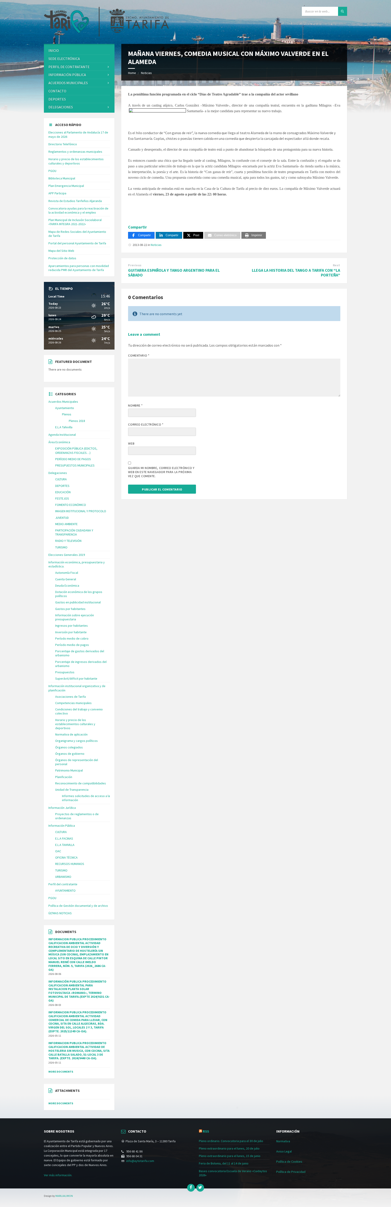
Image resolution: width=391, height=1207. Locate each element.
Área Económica (59, 442)
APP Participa (57, 193)
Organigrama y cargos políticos (76, 741)
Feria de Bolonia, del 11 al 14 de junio (223, 1163)
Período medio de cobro (71, 638)
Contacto (57, 91)
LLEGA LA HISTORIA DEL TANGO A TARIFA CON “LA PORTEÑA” (296, 273)
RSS (206, 1131)
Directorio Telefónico (62, 144)
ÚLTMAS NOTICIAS (60, 913)
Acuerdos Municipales (63, 402)
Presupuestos (64, 672)
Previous (134, 265)
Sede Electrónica (64, 58)
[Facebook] (191, 1188)
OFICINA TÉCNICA (66, 857)
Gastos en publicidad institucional (78, 602)
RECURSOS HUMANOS (69, 864)
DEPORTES (57, 99)
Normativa (283, 1141)
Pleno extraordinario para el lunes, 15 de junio (229, 1156)
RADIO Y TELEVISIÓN (68, 541)
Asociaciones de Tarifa (70, 697)
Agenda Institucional (62, 435)
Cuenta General (65, 579)
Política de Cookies (289, 1161)
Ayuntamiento (64, 408)
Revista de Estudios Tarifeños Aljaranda (75, 201)
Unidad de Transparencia (71, 790)
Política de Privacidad (290, 1172)
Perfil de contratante (69, 66)
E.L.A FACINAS (64, 838)
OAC (58, 851)
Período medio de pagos (72, 645)
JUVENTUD (62, 518)
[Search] (342, 11)
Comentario (138, 355)
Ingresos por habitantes (71, 626)
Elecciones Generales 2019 (66, 555)
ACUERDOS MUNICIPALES (68, 83)
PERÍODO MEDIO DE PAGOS (73, 459)
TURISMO (61, 547)
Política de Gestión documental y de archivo (78, 906)
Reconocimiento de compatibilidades (80, 783)
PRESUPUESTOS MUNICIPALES (75, 465)
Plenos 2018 (77, 421)
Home (132, 73)
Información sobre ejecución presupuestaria (74, 617)
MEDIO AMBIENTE (66, 524)
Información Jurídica (62, 808)
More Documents (60, 1071)
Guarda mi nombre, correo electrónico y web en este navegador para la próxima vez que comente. (161, 472)
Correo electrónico (145, 424)
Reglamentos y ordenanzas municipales (75, 152)
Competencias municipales (73, 703)
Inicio (53, 50)
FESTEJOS (62, 498)
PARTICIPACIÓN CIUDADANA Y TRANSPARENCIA (74, 532)
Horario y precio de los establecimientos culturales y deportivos (76, 161)
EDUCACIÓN (63, 492)
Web (131, 443)
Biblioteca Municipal (61, 178)
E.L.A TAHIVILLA (64, 845)
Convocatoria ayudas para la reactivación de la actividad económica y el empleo (78, 210)
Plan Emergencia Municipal (66, 186)
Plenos (66, 414)
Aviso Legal (284, 1151)
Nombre (135, 405)
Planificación (63, 777)
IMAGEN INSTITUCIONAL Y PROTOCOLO (80, 511)
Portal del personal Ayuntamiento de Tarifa (77, 243)
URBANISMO (63, 877)
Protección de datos (62, 258)
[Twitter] (200, 1188)
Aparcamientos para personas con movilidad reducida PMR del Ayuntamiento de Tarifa (78, 268)
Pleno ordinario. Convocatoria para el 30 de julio (231, 1141)
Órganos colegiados (69, 747)
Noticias (146, 73)
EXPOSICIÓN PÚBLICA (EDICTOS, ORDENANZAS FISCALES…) (76, 450)
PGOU (52, 171)
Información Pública (67, 74)
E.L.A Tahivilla (63, 427)
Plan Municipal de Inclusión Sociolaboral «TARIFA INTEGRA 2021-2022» (75, 222)
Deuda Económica (67, 585)
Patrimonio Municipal (69, 770)
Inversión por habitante (71, 632)
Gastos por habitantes (70, 609)
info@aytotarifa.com (140, 1161)
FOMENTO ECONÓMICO (70, 505)
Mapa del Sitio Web (61, 251)
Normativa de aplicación (71, 734)
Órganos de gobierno (69, 754)
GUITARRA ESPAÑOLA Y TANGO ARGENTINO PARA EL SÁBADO (174, 273)
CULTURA (61, 479)
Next (336, 265)
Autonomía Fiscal (66, 573)
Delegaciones (60, 107)
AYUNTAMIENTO (65, 890)
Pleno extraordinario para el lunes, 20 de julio (229, 1148)
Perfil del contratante (62, 884)
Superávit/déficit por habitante (76, 678)
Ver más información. (58, 1175)
